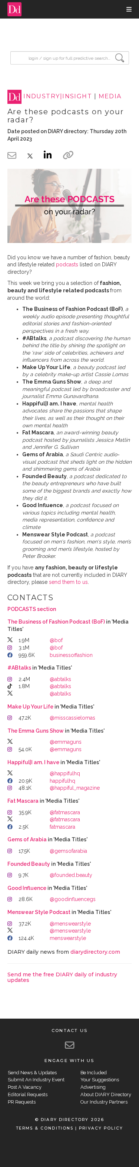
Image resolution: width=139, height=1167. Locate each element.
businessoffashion (71, 655)
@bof (56, 640)
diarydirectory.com (95, 952)
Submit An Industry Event (36, 1079)
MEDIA (110, 96)
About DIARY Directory (105, 1094)
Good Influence (26, 888)
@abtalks (60, 679)
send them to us (68, 582)
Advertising (93, 1087)
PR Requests (22, 1102)
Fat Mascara (23, 801)
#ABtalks (19, 668)
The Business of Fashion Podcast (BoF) (56, 622)
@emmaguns (66, 742)
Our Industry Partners (104, 1102)
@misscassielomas (72, 718)
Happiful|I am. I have (33, 762)
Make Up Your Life (30, 707)
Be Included (93, 1072)
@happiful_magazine (75, 788)
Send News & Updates (32, 1072)
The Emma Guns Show (35, 731)
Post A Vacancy (25, 1087)
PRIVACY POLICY (101, 1128)
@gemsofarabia (68, 851)
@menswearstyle (70, 924)
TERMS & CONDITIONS (44, 1128)
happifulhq (62, 781)
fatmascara (62, 827)
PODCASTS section (31, 609)
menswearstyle (68, 938)
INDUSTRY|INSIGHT (57, 96)
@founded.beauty (71, 875)
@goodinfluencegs (73, 899)
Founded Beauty (28, 864)
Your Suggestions (99, 1079)
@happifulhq (65, 773)
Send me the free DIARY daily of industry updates (62, 977)
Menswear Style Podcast (38, 912)
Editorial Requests (27, 1094)
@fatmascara (65, 812)
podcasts (67, 264)
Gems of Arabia (27, 839)
